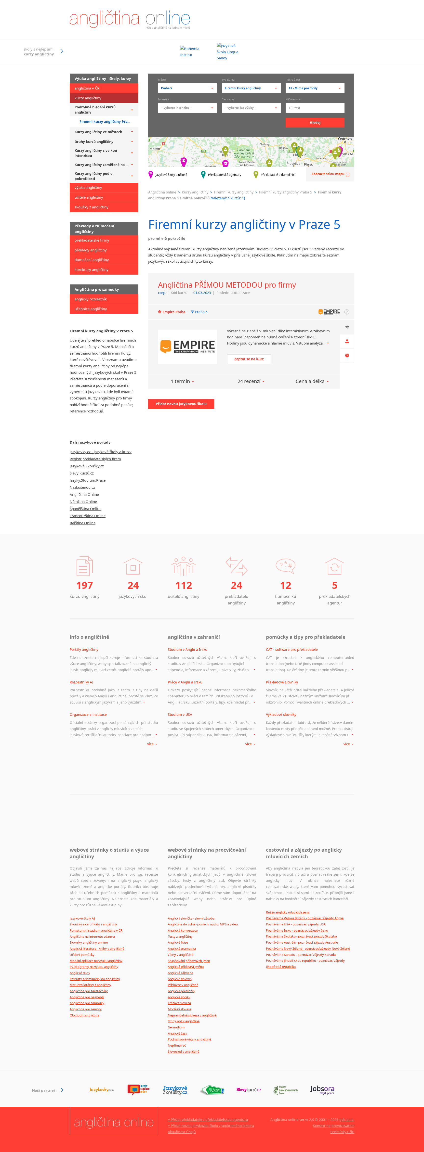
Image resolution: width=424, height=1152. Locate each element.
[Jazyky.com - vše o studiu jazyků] (138, 1090)
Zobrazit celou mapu (328, 174)
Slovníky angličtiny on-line (89, 942)
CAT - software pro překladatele (292, 649)
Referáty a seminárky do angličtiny (95, 979)
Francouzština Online (88, 515)
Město (162, 79)
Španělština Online (85, 508)
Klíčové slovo (294, 99)
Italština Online (82, 522)
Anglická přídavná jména (186, 966)
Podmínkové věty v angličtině (189, 1039)
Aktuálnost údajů (182, 1131)
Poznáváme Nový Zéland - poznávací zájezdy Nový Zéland (308, 948)
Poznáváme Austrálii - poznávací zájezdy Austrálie (302, 942)
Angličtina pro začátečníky (89, 991)
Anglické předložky (181, 991)
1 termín (180, 381)
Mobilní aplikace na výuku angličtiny (96, 961)
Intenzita (163, 99)
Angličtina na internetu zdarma (92, 936)
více (151, 744)
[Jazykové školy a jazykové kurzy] (101, 1090)
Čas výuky (228, 99)
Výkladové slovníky (281, 714)
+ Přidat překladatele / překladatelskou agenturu (208, 1119)
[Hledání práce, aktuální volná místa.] (322, 1090)
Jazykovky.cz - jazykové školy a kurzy (101, 451)
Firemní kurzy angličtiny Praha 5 (285, 192)
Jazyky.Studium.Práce (88, 480)
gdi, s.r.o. (346, 1119)
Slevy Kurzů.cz (82, 473)
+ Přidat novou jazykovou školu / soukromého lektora (211, 1125)
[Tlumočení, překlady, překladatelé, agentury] (285, 1090)
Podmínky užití (342, 1131)
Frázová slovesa (179, 1003)
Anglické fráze (178, 942)
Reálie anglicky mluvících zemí (287, 912)
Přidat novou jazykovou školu (181, 403)
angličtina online (130, 19)
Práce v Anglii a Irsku (185, 682)
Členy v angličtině (180, 954)
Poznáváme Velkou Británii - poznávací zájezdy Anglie (305, 918)
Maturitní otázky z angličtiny (90, 985)
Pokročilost (293, 79)
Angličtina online (162, 192)
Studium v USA (180, 714)
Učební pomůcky (82, 954)
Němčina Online (83, 501)
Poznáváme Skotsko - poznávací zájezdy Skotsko (301, 936)
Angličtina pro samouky (87, 1003)
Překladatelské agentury (224, 175)
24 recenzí (249, 381)
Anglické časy (177, 1033)
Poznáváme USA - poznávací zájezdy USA (296, 924)
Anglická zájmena (180, 973)
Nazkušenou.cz (82, 487)
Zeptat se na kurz (249, 359)
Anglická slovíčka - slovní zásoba (191, 918)
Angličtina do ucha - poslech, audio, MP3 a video (203, 924)
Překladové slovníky (282, 682)
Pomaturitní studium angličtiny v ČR (96, 930)
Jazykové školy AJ (82, 918)
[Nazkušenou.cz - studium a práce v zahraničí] (212, 1090)
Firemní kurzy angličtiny (233, 192)
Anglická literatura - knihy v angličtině (97, 948)
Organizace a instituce (88, 714)
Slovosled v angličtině (183, 1051)
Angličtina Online (84, 494)
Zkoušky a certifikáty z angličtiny (93, 924)
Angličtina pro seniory (86, 1009)
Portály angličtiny (84, 649)
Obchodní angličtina (84, 1015)
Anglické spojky (179, 997)
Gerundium (176, 1027)
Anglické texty (80, 973)
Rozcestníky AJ (81, 682)
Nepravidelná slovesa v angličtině (192, 1015)
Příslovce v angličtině (183, 985)
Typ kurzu (228, 79)
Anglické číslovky (180, 979)
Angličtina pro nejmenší (87, 997)
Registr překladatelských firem (95, 458)
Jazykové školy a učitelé (171, 175)
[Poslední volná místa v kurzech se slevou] (249, 1090)
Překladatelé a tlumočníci (278, 175)
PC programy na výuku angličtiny (94, 966)
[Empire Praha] (187, 347)
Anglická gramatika (182, 948)
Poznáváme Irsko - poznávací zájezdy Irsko (297, 930)
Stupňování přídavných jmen (189, 961)
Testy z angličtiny (180, 936)
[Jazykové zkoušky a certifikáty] (175, 1090)
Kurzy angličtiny (195, 192)
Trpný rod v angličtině (183, 1021)
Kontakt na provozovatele (333, 1125)
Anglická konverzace (183, 930)
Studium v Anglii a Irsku (187, 649)
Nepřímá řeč (177, 1045)
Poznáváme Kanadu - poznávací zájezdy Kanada (301, 954)
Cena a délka (310, 381)
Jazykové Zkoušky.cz (87, 465)
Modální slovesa (179, 1009)
